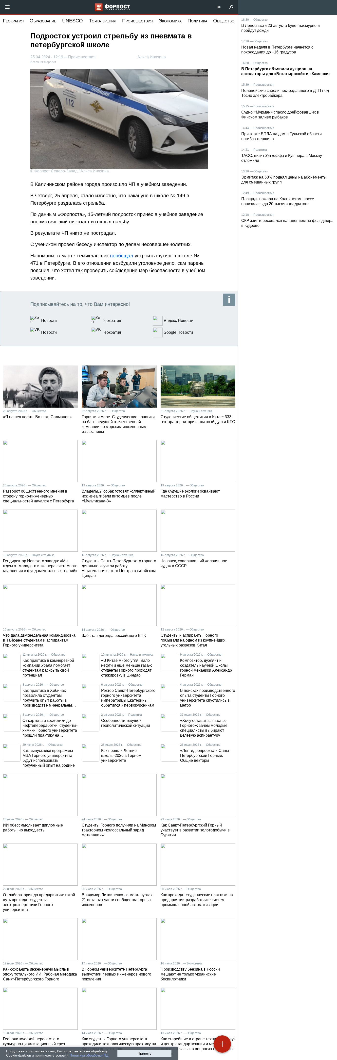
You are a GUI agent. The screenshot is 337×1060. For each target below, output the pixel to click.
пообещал (121, 255)
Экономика (170, 20)
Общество (223, 20)
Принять (144, 1053)
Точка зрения (102, 20)
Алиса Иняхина (151, 57)
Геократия (13, 20)
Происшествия (137, 20)
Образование (43, 20)
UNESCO (72, 20)
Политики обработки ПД (89, 1055)
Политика (197, 20)
